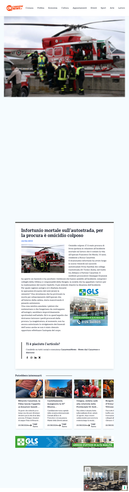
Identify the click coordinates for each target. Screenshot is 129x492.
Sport (103, 8)
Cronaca (29, 8)
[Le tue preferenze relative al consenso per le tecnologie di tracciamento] (124, 487)
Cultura (65, 8)
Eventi (94, 8)
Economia (52, 8)
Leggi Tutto (35, 425)
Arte (112, 8)
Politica (40, 8)
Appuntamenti (80, 8)
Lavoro (121, 8)
